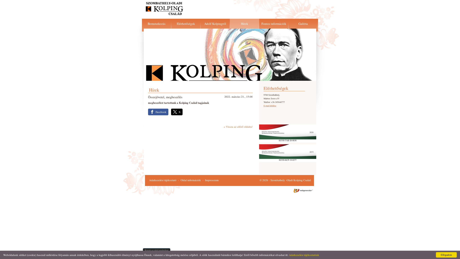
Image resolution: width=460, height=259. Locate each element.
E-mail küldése (270, 105)
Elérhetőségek (186, 24)
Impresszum (212, 180)
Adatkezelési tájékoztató (162, 180)
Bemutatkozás (156, 24)
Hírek (244, 24)
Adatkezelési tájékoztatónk (304, 255)
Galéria (303, 24)
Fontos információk (273, 24)
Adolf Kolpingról (215, 24)
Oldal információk (191, 180)
